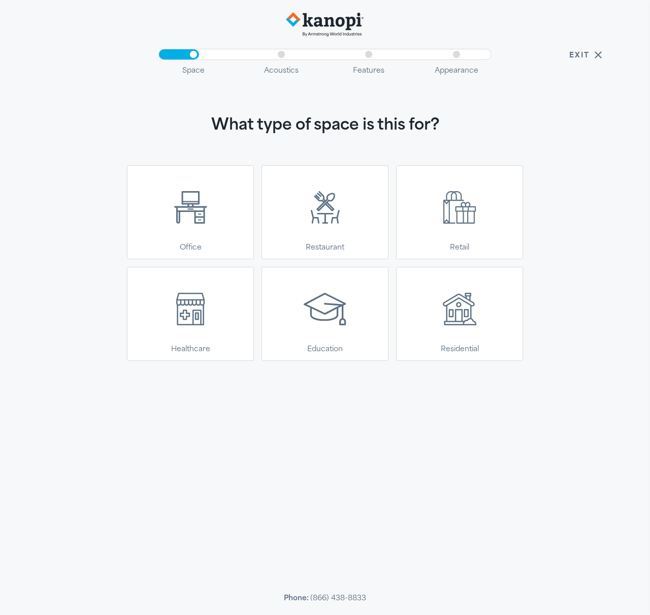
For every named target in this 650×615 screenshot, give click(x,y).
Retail (459, 247)
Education (325, 348)
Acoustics (281, 70)
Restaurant (325, 247)
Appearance (456, 70)
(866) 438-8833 (338, 597)
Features (368, 70)
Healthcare (190, 348)
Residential (460, 348)
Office (191, 247)
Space (193, 70)
